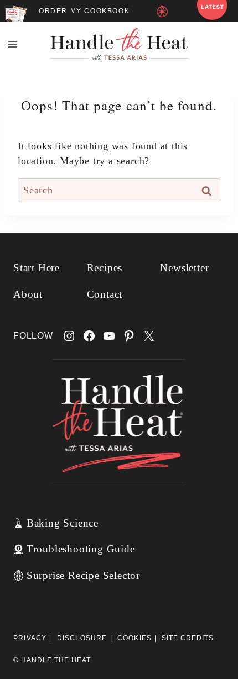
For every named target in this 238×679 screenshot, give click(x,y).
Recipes (105, 267)
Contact (105, 294)
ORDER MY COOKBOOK (84, 11)
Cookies (134, 638)
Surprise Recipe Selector (83, 575)
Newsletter (184, 267)
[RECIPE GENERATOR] (164, 15)
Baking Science (63, 523)
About (28, 294)
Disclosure (82, 638)
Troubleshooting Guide (81, 549)
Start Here (36, 267)
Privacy (29, 638)
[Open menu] (13, 43)
